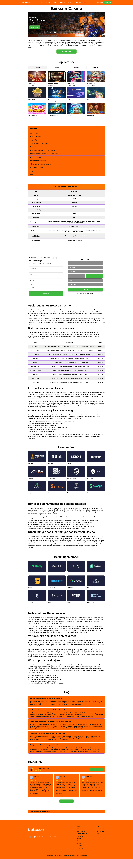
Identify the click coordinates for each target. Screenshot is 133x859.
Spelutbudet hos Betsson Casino (39, 143)
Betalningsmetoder (35, 157)
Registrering (33, 140)
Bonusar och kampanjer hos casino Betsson (42, 150)
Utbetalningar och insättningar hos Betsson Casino (44, 153)
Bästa (36, 67)
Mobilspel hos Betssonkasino (38, 160)
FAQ (31, 171)
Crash (75, 67)
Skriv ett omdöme (96, 769)
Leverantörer (33, 147)
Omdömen (33, 174)
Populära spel (34, 133)
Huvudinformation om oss (37, 136)
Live (56, 67)
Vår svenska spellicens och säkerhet (40, 164)
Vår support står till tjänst (37, 167)
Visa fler (66, 801)
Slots (94, 67)
